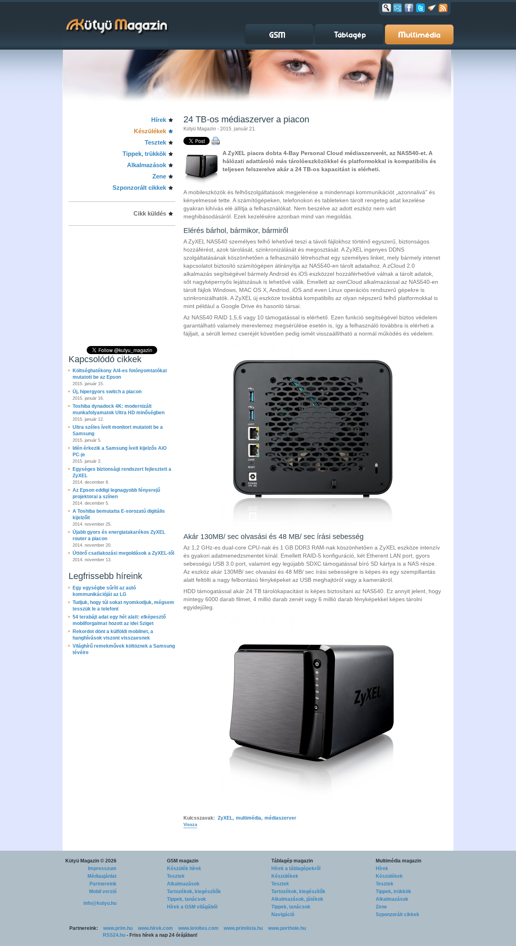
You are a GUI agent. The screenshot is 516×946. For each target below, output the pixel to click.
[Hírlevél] (397, 7)
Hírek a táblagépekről (295, 868)
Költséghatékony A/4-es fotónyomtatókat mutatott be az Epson (120, 374)
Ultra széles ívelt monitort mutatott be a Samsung (118, 430)
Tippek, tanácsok (186, 899)
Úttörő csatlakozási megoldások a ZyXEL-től (123, 553)
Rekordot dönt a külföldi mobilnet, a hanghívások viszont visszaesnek (113, 635)
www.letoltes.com (198, 928)
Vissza (190, 824)
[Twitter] (420, 7)
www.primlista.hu (243, 928)
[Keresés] (386, 7)
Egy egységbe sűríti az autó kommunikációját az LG (104, 591)
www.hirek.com (155, 928)
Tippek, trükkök (144, 153)
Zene (159, 176)
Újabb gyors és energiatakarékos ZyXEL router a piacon (119, 535)
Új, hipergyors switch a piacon (107, 391)
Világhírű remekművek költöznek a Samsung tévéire (124, 649)
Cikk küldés (149, 213)
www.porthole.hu (287, 928)
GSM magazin (182, 861)
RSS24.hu (114, 935)
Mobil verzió (103, 891)
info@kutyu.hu (100, 903)
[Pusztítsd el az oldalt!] (432, 7)
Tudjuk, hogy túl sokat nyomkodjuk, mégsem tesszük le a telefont (123, 606)
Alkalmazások (146, 165)
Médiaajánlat (102, 876)
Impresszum (102, 868)
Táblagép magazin (292, 861)
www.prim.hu (118, 928)
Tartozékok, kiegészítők (194, 891)
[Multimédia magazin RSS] (443, 7)
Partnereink (103, 884)
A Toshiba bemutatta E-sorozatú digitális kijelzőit (119, 514)
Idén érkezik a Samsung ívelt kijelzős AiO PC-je (119, 451)
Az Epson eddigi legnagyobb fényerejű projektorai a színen (116, 493)
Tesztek (155, 142)
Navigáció (282, 914)
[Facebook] (409, 7)
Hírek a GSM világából (192, 907)
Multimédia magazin (398, 861)
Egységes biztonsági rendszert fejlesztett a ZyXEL (122, 472)
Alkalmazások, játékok (297, 899)
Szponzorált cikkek (139, 187)
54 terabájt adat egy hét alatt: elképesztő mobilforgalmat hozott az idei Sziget (119, 620)
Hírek (158, 119)
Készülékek (150, 131)
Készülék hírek (184, 868)
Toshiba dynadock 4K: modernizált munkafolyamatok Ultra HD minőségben (118, 409)
